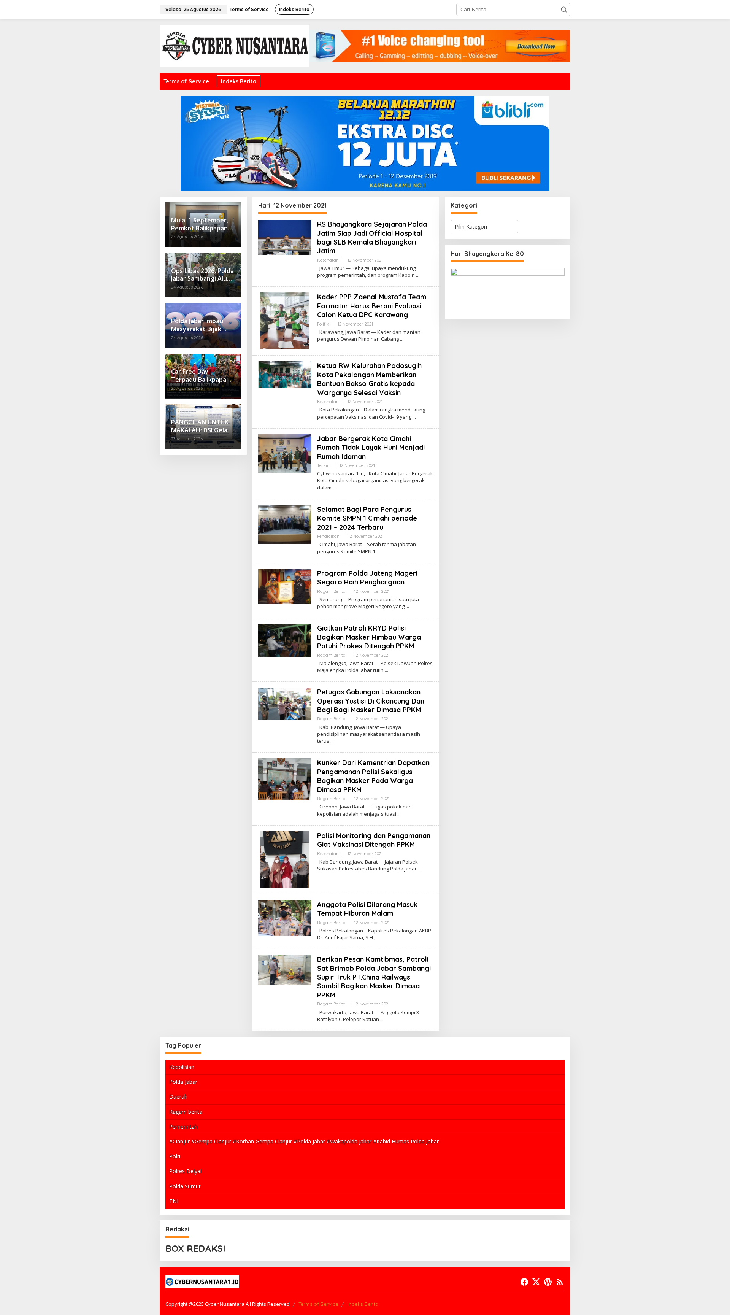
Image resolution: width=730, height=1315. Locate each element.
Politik (323, 324)
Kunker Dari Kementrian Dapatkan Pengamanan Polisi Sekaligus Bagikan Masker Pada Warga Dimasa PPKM (373, 776)
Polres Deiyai (185, 1171)
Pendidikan (328, 536)
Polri (174, 1156)
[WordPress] (548, 1282)
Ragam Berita (331, 591)
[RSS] (560, 1282)
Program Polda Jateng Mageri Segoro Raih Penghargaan (367, 577)
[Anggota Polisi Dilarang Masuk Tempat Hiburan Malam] (378, 937)
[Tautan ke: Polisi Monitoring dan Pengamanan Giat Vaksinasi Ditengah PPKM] (284, 858)
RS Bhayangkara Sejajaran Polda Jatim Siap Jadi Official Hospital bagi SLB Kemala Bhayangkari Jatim (372, 237)
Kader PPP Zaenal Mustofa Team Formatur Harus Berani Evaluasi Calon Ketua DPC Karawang (371, 305)
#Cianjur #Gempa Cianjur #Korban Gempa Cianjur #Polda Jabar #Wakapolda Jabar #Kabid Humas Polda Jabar (304, 1141)
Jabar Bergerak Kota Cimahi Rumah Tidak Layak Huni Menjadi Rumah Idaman (371, 447)
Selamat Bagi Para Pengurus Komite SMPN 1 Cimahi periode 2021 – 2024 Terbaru (367, 518)
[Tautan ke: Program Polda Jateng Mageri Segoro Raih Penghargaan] (284, 585)
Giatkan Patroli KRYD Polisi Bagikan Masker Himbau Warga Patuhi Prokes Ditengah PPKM (369, 637)
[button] (563, 9)
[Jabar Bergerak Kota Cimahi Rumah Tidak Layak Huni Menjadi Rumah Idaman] (334, 487)
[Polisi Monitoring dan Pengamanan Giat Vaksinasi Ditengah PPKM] (419, 869)
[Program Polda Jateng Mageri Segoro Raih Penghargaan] (407, 606)
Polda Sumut (185, 1186)
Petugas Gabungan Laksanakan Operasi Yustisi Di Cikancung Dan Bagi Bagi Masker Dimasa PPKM (370, 701)
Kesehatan (328, 260)
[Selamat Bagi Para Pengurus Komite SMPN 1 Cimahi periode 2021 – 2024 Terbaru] (378, 551)
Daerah (178, 1096)
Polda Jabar (183, 1081)
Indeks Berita (363, 1304)
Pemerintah (183, 1126)
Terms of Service (318, 1304)
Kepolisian (181, 1066)
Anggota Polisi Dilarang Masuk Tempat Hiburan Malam (367, 909)
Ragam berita (185, 1111)
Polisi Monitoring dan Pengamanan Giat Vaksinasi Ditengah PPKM (373, 840)
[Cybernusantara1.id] (234, 45)
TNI (173, 1201)
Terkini (324, 465)
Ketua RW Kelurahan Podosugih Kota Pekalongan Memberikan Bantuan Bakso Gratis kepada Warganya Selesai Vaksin (369, 379)
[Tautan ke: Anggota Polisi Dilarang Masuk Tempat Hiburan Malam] (284, 917)
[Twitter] (536, 1282)
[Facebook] (524, 1282)
